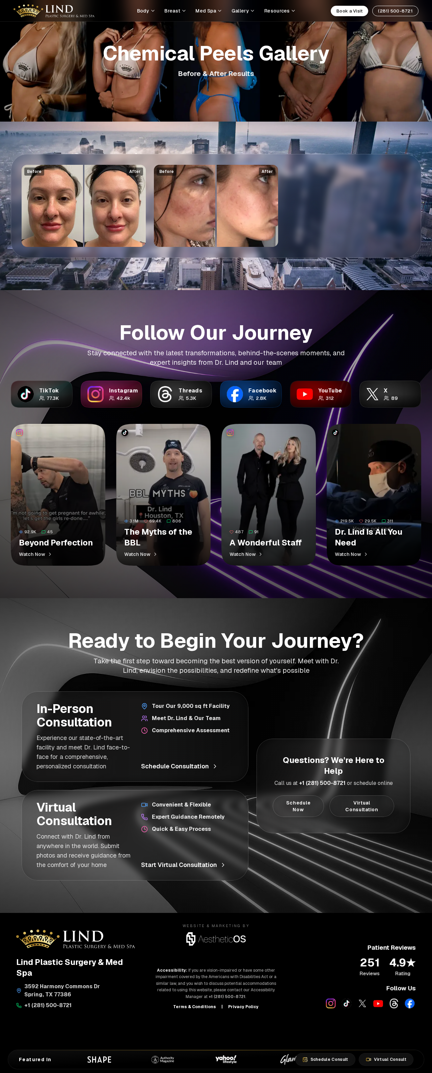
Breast (172, 11)
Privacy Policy (243, 1007)
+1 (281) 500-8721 (322, 783)
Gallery (240, 11)
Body (143, 11)
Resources (277, 11)
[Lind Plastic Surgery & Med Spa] (54, 11)
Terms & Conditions (194, 1007)
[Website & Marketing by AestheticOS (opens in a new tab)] (216, 939)
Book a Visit (349, 11)
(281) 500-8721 (395, 11)
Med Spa (205, 11)
